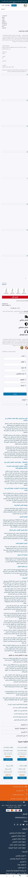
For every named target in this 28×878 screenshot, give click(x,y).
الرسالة (22, 386)
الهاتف (22, 362)
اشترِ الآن (15, 297)
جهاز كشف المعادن (13, 423)
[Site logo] (25, 5)
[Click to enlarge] (25, 278)
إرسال (15, 394)
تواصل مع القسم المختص (21, 301)
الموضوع (22, 380)
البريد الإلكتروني (20, 374)
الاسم (23, 356)
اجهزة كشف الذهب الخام (8, 311)
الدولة (22, 368)
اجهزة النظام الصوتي (18, 311)
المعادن (20, 313)
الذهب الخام (25, 313)
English (6, 5)
